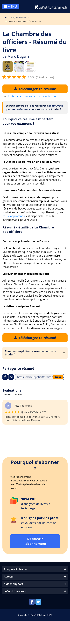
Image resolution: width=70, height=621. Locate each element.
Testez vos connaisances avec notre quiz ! (33, 96)
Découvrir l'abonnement (35, 541)
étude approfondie (14, 216)
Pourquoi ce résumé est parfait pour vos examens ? (27, 121)
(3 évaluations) (45, 77)
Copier (58, 377)
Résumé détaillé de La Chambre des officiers (28, 229)
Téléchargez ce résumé (36, 89)
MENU (12, 6)
